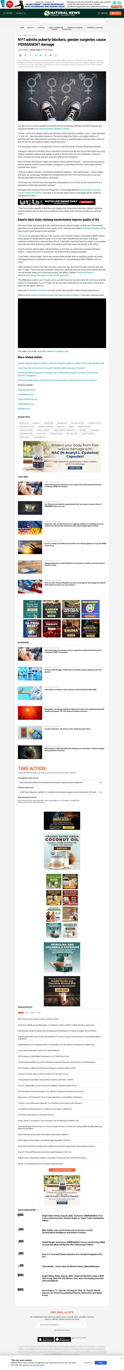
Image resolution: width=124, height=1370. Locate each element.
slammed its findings (91, 228)
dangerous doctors (95, 60)
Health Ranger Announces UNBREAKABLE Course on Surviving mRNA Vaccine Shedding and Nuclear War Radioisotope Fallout (73, 1243)
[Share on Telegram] (35, 55)
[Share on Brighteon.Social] (20, 55)
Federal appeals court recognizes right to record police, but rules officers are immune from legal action (56, 1044)
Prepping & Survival (95, 28)
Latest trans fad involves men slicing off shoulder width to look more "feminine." (52, 368)
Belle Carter (36, 50)
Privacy (67, 1346)
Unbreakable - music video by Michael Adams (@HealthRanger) (71, 1266)
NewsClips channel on (53, 351)
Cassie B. (56, 482)
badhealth (36, 60)
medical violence (76, 64)
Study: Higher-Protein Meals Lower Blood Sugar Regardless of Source (44, 1140)
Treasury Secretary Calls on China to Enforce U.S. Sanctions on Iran (43, 1074)
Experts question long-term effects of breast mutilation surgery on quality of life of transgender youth (61, 363)
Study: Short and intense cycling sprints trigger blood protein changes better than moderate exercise (56, 1146)
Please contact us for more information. (31, 802)
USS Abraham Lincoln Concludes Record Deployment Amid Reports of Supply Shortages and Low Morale (57, 1031)
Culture (41, 28)
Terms (72, 1346)
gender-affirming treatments (64, 430)
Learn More (87, 1363)
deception (38, 62)
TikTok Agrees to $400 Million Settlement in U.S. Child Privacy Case (43, 1056)
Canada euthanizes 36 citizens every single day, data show (68, 729)
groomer (30, 64)
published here (57, 1353)
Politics (30, 28)
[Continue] (83, 1324)
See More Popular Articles (62, 1170)
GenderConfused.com (38, 290)
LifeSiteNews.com (26, 394)
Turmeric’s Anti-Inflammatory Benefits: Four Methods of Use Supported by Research (50, 1103)
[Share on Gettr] (51, 55)
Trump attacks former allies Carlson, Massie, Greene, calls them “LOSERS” (46, 1080)
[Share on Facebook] (25, 55)
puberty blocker (88, 433)
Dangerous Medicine (26, 62)
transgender (28, 67)
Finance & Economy (75, 28)
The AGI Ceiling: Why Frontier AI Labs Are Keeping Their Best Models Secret (47, 1085)
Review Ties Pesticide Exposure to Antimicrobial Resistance (40, 1164)
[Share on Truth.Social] (45, 55)
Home (22, 28)
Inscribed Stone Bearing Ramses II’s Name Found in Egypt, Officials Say (45, 1109)
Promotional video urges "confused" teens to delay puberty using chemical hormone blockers (57, 380)
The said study (24, 236)
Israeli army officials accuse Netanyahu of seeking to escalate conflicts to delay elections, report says (56, 1025)
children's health (81, 60)
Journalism (39, 64)
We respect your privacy (62, 1330)
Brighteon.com (24, 409)
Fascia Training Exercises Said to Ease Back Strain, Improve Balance (43, 1134)
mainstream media (51, 64)
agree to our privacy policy (33, 1365)
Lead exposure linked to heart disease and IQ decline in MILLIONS (71, 690)
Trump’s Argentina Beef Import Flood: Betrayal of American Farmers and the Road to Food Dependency (57, 1062)
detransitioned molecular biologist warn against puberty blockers (52, 295)
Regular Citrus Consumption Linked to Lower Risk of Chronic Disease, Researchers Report (52, 1158)
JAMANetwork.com (26, 404)
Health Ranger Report (27, 1210)
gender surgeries (83, 62)
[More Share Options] (56, 55)
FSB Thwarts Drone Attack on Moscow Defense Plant (38, 1019)
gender (45, 62)
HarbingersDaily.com (26, 390)
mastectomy (64, 64)
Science (54, 29)
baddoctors (26, 60)
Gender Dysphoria (69, 62)
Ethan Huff (57, 501)
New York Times (89, 64)
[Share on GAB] (40, 55)
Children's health (30, 35)
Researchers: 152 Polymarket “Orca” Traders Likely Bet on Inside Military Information (50, 1097)
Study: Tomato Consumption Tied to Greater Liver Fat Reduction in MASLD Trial (48, 1121)
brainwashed (56, 60)
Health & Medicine (56, 28)
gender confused (55, 62)
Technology (67, 29)
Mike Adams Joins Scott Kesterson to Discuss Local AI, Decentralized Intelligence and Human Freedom (67, 1231)
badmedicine (45, 60)
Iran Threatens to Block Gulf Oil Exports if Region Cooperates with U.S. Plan (47, 1068)
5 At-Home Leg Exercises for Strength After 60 (36, 1115)
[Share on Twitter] (30, 55)
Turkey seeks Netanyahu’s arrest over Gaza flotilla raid (38, 1050)
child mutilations (68, 60)
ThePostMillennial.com (27, 399)
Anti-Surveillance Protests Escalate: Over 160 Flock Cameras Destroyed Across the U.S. (51, 1091)
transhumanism (40, 67)
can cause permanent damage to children (52, 129)
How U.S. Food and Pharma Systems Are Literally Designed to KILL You (44, 1152)
